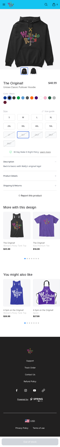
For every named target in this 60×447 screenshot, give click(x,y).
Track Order (30, 367)
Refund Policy (30, 381)
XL (51, 117)
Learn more (45, 152)
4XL (37, 126)
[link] (16, 225)
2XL (9, 126)
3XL (23, 126)
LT (9, 134)
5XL (50, 126)
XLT (23, 134)
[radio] (9, 117)
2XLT (37, 134)
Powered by (22, 399)
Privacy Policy (21, 428)
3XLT (51, 134)
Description (8, 161)
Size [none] (5, 111)
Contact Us (30, 374)
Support (30, 361)
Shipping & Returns (12, 185)
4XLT (9, 143)
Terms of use (39, 428)
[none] (47, 111)
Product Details (10, 176)
